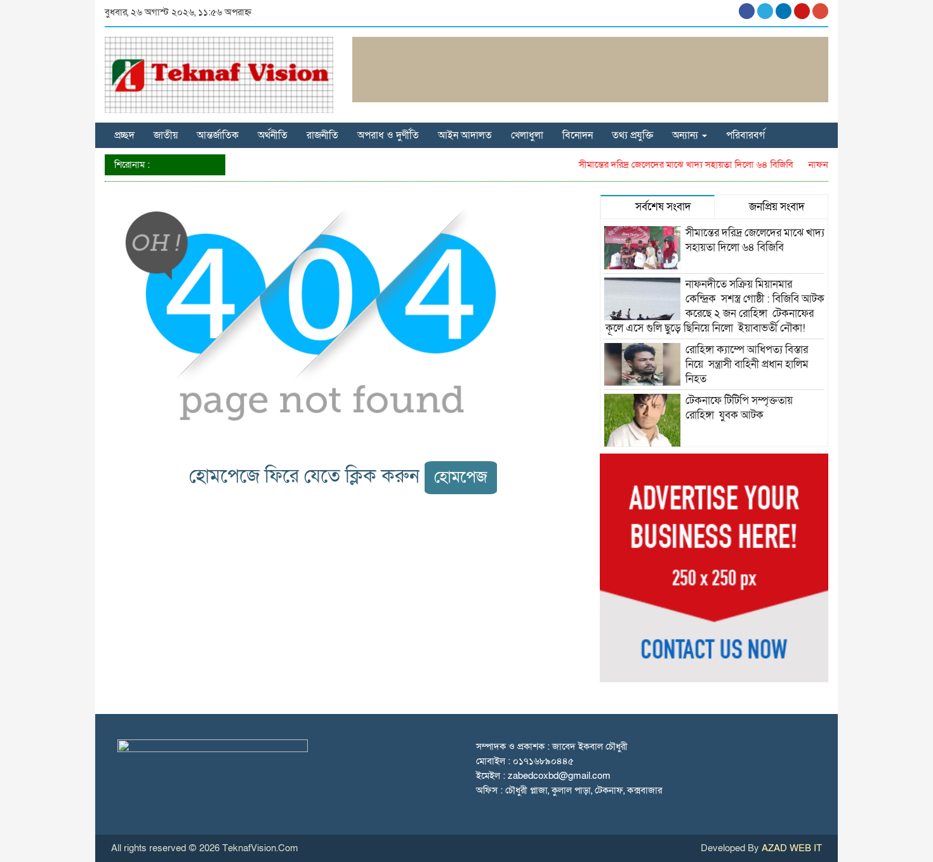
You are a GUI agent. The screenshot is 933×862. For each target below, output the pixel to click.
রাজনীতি (322, 135)
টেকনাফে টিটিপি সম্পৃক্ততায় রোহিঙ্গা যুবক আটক (739, 407)
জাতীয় (166, 135)
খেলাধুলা (527, 135)
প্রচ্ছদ (124, 135)
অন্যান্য (686, 135)
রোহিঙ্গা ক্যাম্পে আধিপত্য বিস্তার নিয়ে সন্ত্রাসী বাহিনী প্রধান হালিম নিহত (747, 364)
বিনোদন (577, 135)
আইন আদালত (465, 135)
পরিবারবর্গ (745, 135)
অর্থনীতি (273, 135)
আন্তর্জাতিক (218, 135)
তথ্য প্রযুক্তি (632, 135)
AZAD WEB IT (792, 848)
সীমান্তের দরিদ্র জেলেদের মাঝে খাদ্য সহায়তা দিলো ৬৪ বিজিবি (676, 164)
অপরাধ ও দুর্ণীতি (388, 135)
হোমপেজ (460, 477)
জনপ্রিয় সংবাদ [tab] (775, 206)
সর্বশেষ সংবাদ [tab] (662, 206)
